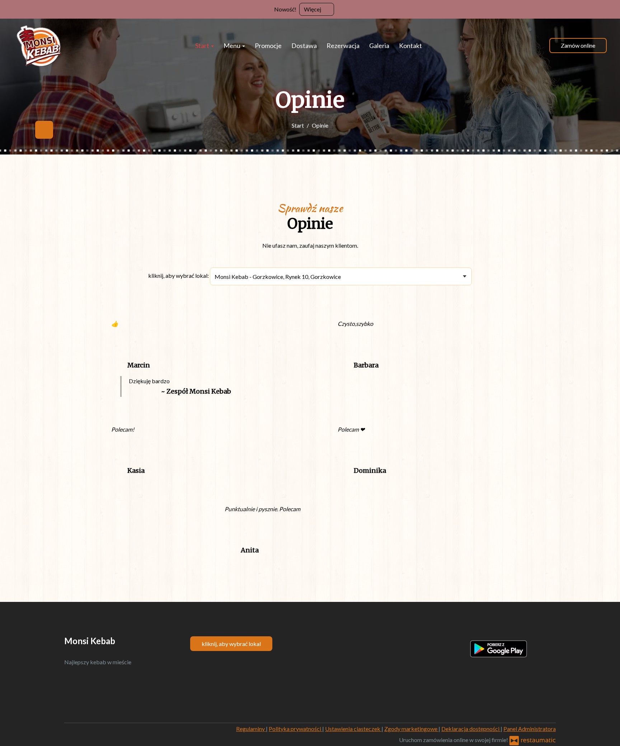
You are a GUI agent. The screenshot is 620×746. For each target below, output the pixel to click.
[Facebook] (44, 130)
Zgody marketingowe (411, 728)
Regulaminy (251, 728)
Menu (232, 45)
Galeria (379, 45)
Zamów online (578, 45)
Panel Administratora (529, 728)
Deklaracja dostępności (471, 728)
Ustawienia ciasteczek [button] (353, 728)
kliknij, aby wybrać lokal (231, 643)
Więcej (313, 9)
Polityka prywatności (295, 728)
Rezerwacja (343, 45)
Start (202, 45)
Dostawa (304, 45)
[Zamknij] (611, 9)
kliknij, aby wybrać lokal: (178, 275)
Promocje (268, 45)
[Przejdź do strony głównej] (39, 45)
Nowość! (285, 9)
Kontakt (410, 45)
